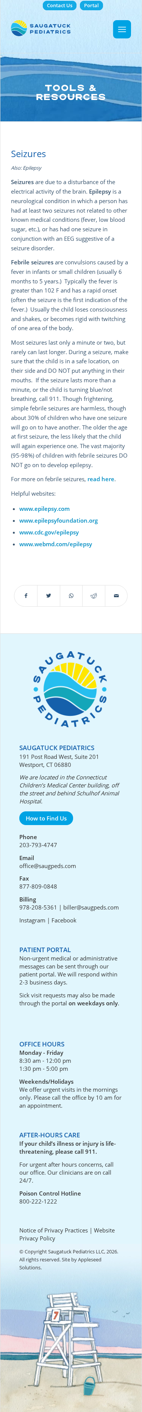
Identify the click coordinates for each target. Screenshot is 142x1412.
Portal (91, 5)
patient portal (37, 974)
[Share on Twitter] (48, 595)
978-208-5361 (38, 907)
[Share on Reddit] (94, 595)
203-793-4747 (38, 845)
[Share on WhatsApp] (71, 595)
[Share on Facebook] (25, 595)
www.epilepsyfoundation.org (58, 520)
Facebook (63, 920)
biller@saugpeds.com (91, 907)
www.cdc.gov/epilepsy (49, 532)
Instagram (32, 920)
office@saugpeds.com (47, 866)
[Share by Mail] (116, 595)
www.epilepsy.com (44, 508)
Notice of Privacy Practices (53, 1230)
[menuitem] (59, 5)
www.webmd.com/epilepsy (55, 544)
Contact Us (59, 5)
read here (100, 479)
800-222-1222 (38, 1201)
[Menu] (122, 29)
